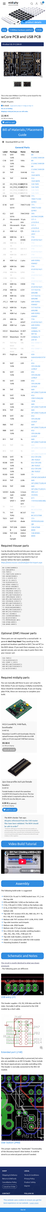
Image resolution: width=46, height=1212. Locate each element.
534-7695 (35, 184)
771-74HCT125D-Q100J (36, 199)
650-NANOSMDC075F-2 (38, 357)
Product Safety (30, 1182)
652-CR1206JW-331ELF (36, 383)
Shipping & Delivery (9, 1175)
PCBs (40, 30)
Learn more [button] (34, 1203)
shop (4, 30)
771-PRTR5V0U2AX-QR (37, 521)
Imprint (27, 1186)
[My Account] (36, 3)
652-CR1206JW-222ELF (36, 419)
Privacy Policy (29, 1178)
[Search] (31, 3)
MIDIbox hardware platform (22, 30)
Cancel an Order (9, 1186)
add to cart (10, 122)
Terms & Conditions (31, 1175)
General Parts (22, 147)
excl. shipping (9, 118)
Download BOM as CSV (15, 142)
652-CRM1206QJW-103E (37, 398)
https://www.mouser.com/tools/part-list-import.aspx (21, 562)
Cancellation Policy (9, 1182)
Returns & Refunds (9, 1178)
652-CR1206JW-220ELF (36, 366)
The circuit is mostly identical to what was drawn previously (20, 964)
